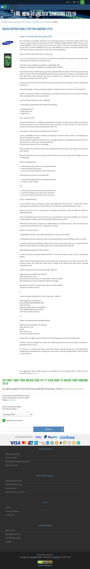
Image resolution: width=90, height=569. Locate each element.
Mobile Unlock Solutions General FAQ (17, 461)
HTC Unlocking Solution (13, 538)
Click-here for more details (42, 389)
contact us (35, 373)
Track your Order (11, 458)
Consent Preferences (45, 565)
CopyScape (56, 557)
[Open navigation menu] (2, 7)
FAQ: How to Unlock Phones (32, 22)
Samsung (48, 22)
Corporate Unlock (11, 488)
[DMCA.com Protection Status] (45, 562)
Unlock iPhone (10, 530)
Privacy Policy (10, 515)
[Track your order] (78, 2)
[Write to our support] (74, 2)
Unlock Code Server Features (15, 492)
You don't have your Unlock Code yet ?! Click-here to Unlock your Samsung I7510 (45, 382)
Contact (8, 507)
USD (67, 2)
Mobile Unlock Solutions (11, 22)
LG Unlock (8, 542)
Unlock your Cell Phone (12, 454)
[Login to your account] (82, 2)
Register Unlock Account (13, 481)
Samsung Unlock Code (12, 534)
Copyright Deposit (36, 557)
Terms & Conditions (11, 511)
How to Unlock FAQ (11, 465)
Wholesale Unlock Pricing (13, 484)
